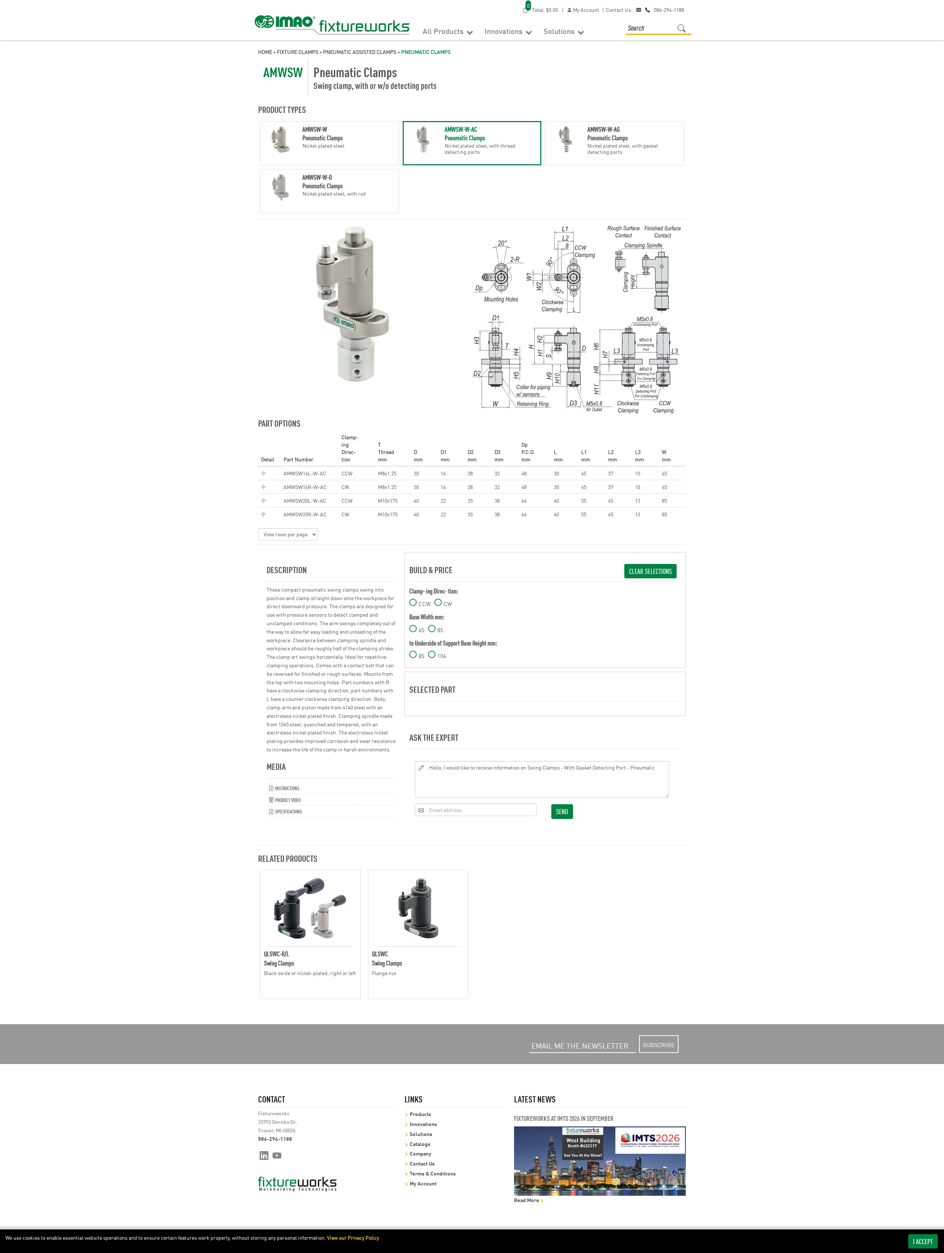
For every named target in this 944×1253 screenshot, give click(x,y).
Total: (542, 9)
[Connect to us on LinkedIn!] (264, 1154)
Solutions (560, 30)
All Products (444, 30)
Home (265, 51)
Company (420, 1153)
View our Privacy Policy (353, 1237)
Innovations (504, 30)
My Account (585, 9)
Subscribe (659, 1044)
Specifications (288, 811)
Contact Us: (619, 9)
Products (420, 1113)
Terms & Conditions (433, 1173)
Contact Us (422, 1163)
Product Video (287, 799)
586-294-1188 (669, 9)
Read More (527, 1199)
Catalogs (420, 1143)
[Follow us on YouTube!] (277, 1154)
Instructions (286, 787)
